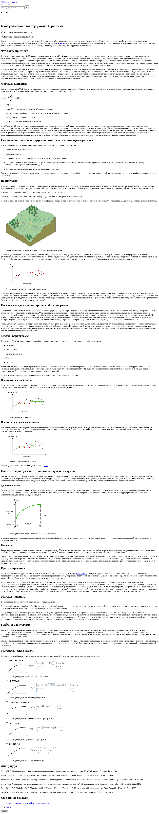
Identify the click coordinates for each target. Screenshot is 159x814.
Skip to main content (9, 2)
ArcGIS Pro (6, 4)
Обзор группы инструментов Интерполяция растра (28, 803)
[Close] (2, 18)
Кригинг (9, 807)
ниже (46, 466)
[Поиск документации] (26, 7)
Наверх (4, 812)
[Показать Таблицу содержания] (2, 20)
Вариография (81, 573)
